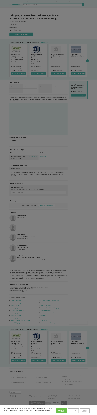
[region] (48, 410)
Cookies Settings (84, 410)
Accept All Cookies (61, 410)
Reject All (73, 411)
